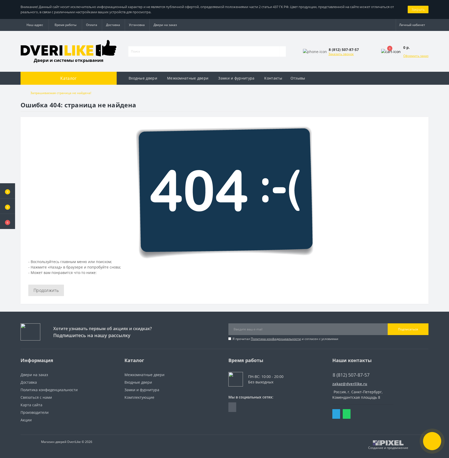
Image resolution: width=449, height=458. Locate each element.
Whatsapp (347, 414)
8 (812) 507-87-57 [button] (351, 375)
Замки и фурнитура (236, 78)
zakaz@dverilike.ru (349, 383)
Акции (26, 419)
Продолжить (46, 290)
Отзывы (297, 78)
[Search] (282, 51)
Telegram (336, 414)
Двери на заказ (165, 25)
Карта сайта (31, 404)
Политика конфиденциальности (276, 339)
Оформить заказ (415, 56)
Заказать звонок (341, 54)
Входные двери (143, 78)
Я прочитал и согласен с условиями (285, 339)
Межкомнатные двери (187, 78)
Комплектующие (139, 397)
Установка (137, 25)
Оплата (91, 25)
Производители (35, 412)
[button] (7, 221)
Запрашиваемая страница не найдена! (60, 93)
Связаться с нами (36, 397)
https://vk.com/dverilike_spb (232, 407)
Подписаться (408, 329)
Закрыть (418, 9)
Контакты (273, 78)
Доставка (113, 25)
